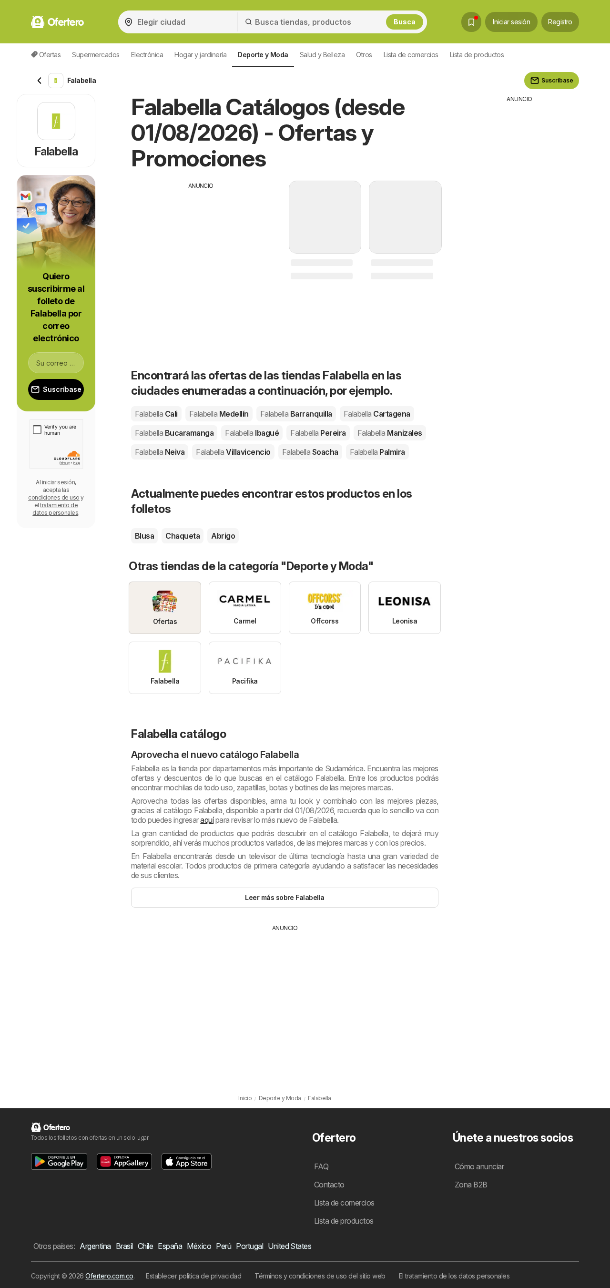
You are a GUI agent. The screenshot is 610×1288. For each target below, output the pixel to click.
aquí (207, 820)
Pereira (318, 433)
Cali (156, 414)
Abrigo (223, 536)
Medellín (219, 414)
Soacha (310, 452)
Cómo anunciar (479, 1166)
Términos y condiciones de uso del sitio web (319, 1276)
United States (289, 1246)
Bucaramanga (174, 433)
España (170, 1246)
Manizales (389, 433)
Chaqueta (182, 536)
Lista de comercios (411, 55)
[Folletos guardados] (471, 22)
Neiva (159, 452)
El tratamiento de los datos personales (454, 1276)
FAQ (321, 1166)
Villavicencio (233, 452)
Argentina (95, 1246)
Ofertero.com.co (109, 1276)
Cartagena (377, 414)
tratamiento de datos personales (55, 508)
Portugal (249, 1246)
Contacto (329, 1184)
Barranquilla (296, 414)
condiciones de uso (54, 497)
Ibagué (252, 433)
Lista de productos (477, 55)
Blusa (144, 536)
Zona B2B (471, 1184)
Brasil (124, 1246)
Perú (223, 1246)
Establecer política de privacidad (193, 1276)
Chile (145, 1246)
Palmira (377, 452)
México (199, 1246)
